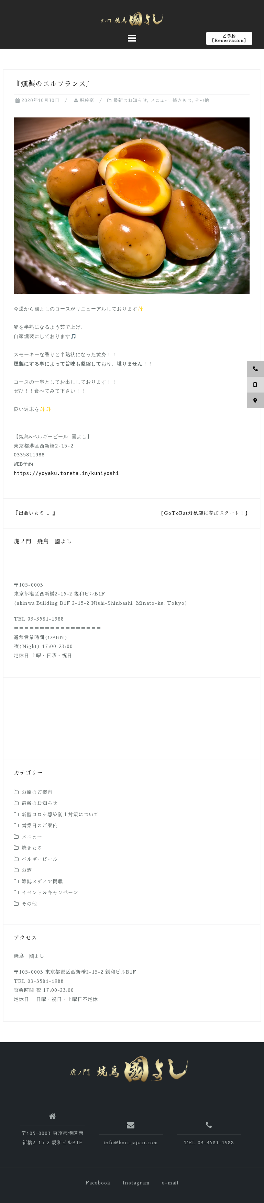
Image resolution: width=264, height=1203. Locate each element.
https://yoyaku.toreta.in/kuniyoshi (66, 473)
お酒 (27, 870)
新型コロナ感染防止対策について (60, 814)
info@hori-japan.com (131, 1142)
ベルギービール (40, 859)
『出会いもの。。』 (35, 513)
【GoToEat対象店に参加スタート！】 (204, 513)
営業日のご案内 (40, 825)
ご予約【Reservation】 (229, 38)
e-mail (170, 1182)
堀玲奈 (87, 100)
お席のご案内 (37, 792)
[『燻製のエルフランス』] (132, 205)
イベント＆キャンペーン (50, 892)
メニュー (159, 100)
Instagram (136, 1182)
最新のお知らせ (130, 100)
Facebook (98, 1182)
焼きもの (182, 100)
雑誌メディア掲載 (42, 881)
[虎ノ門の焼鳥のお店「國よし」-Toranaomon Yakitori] (129, 1069)
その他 (202, 100)
